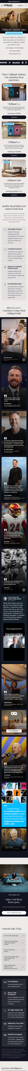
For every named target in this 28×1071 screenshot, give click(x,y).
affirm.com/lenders (6, 1054)
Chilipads (20, 5)
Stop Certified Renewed (14, 913)
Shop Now (14, 117)
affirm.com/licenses (16, 1057)
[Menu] (2, 5)
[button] (14, 935)
